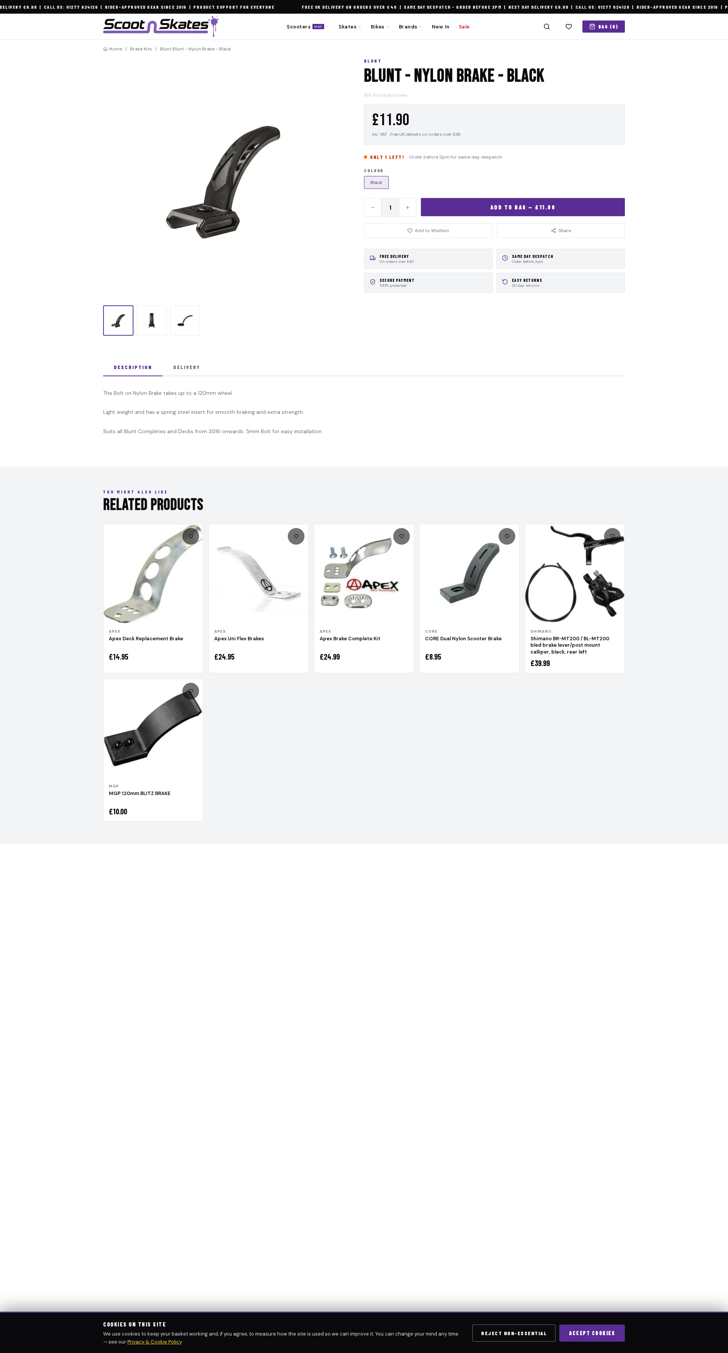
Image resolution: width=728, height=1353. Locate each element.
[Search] (546, 26)
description (133, 367)
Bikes (377, 27)
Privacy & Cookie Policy (154, 1342)
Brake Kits (141, 49)
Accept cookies (592, 1333)
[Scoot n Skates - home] (160, 26)
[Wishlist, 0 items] (568, 26)
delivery (186, 367)
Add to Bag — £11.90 (523, 207)
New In (441, 27)
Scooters (304, 27)
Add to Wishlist (432, 231)
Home (115, 49)
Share (565, 231)
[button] (224, 179)
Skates (347, 27)
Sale (464, 27)
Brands (408, 27)
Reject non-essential (514, 1333)
